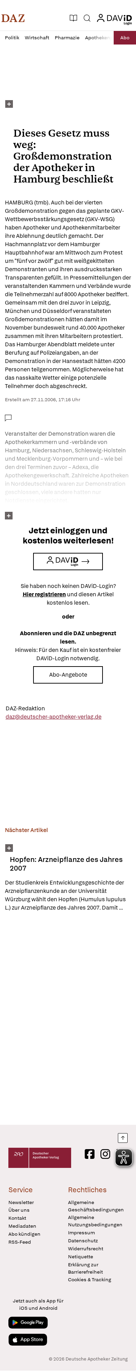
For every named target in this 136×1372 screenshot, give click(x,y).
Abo (124, 37)
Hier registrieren (44, 594)
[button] (13, 18)
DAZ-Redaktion (25, 708)
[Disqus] (68, 1018)
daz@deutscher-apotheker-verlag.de (53, 716)
